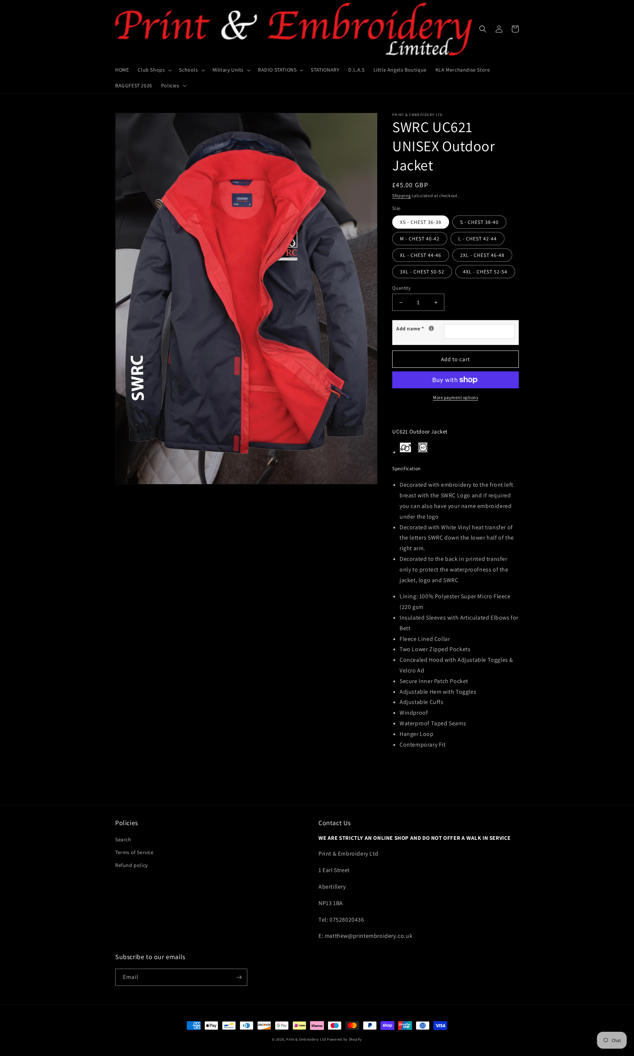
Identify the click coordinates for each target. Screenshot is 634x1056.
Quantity (401, 288)
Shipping (401, 195)
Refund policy (131, 865)
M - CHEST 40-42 (420, 238)
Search (123, 839)
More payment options (455, 397)
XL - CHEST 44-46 (420, 255)
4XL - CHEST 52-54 (485, 271)
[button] (154, 69)
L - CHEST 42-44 (477, 238)
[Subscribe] (239, 977)
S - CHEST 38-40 (479, 222)
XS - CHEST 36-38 (420, 222)
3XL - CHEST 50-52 (422, 271)
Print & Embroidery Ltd (306, 1039)
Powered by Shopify (344, 1039)
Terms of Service (134, 852)
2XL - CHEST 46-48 (482, 255)
